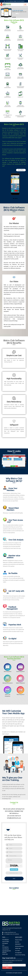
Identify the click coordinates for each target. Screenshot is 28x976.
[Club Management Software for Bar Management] (20, 27)
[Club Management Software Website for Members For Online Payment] (20, 102)
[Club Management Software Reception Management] (7, 102)
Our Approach (18, 952)
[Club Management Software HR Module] (20, 64)
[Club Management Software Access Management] (8, 46)
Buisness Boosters (19, 946)
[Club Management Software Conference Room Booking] (20, 112)
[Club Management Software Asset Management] (7, 93)
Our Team (17, 950)
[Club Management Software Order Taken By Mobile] (20, 46)
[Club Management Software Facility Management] (7, 36)
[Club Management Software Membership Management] (20, 36)
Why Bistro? (18, 944)
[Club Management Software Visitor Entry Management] (20, 83)
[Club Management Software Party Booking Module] (7, 55)
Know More (21, 170)
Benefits (17, 942)
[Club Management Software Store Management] (7, 83)
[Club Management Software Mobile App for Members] (20, 93)
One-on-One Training (20, 954)
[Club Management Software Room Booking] (7, 65)
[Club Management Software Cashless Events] (7, 112)
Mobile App (18, 948)
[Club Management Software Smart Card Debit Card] (20, 74)
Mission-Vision (18, 940)
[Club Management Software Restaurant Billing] (20, 55)
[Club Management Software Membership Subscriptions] (7, 74)
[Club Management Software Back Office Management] (7, 27)
